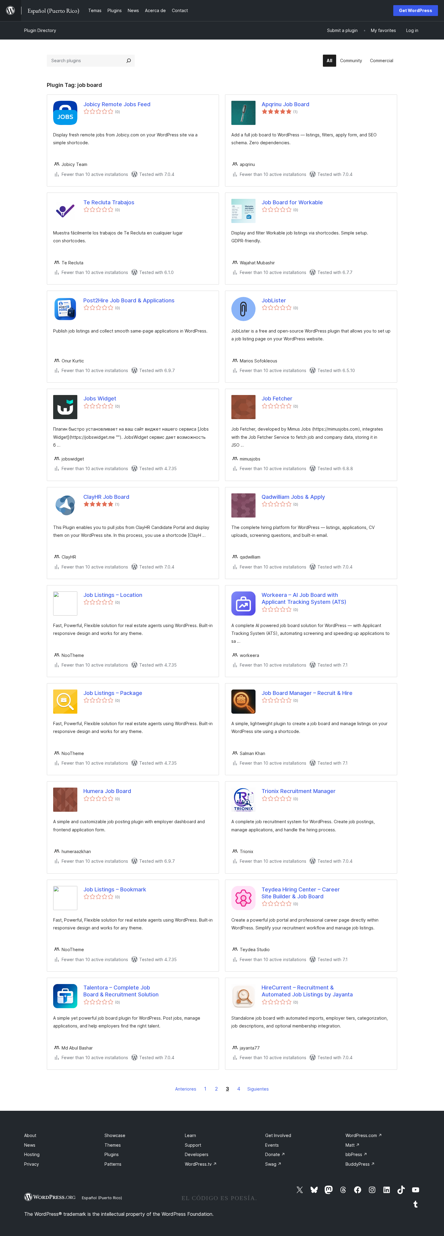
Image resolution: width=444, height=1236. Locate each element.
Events (272, 1145)
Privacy (31, 1164)
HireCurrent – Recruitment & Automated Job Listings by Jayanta (307, 991)
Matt (353, 1145)
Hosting (32, 1154)
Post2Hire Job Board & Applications (129, 300)
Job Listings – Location (112, 595)
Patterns (113, 1164)
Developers (196, 1154)
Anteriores (185, 1088)
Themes (113, 1145)
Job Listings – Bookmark (114, 889)
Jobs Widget (99, 398)
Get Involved (278, 1135)
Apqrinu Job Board (285, 104)
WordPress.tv (201, 1164)
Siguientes (258, 1088)
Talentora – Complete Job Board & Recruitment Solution (121, 991)
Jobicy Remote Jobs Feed (116, 104)
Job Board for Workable (292, 202)
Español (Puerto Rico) (102, 1197)
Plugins (112, 1154)
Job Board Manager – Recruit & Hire (307, 693)
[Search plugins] (129, 61)
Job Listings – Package (112, 693)
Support (193, 1145)
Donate (275, 1154)
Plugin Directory (40, 30)
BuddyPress (360, 1164)
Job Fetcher (277, 398)
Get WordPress (415, 10)
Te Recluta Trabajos (108, 202)
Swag (273, 1164)
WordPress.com (364, 1135)
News (29, 1145)
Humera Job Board (107, 791)
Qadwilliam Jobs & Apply (293, 497)
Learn (190, 1135)
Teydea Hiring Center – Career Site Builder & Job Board (301, 893)
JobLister (274, 300)
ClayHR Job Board (106, 497)
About (30, 1135)
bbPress (356, 1154)
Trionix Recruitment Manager (299, 791)
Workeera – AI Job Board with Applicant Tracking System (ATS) (304, 598)
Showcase (115, 1135)
